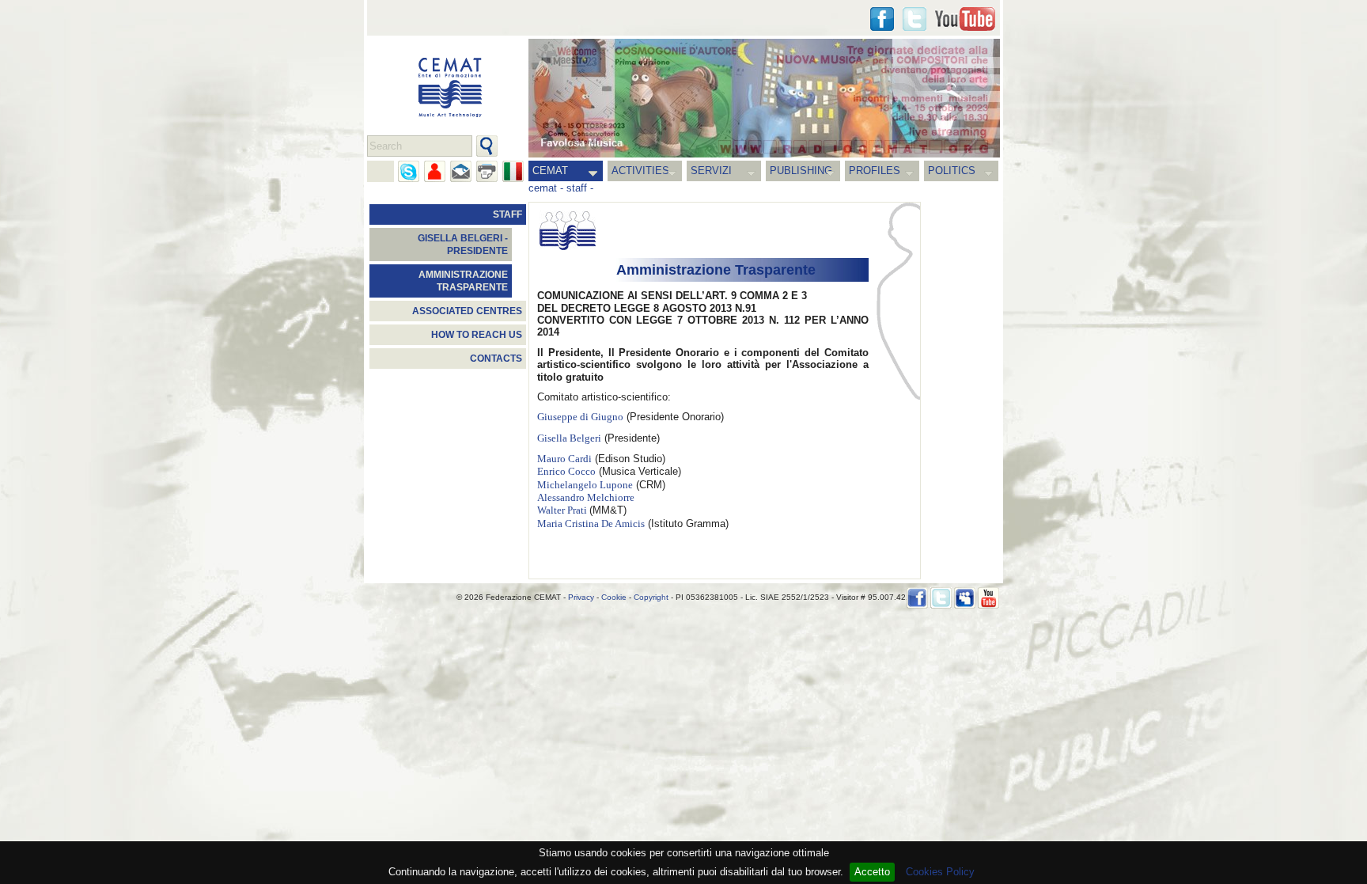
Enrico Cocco (566, 471)
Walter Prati (563, 510)
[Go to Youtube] (965, 19)
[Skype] (408, 171)
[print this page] (487, 171)
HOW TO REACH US (476, 335)
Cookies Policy (940, 872)
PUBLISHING (801, 170)
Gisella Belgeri (569, 438)
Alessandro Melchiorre (585, 497)
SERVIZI (711, 170)
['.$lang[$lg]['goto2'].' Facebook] (882, 19)
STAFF (507, 214)
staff (576, 188)
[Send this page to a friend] (434, 171)
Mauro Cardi (564, 459)
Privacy (581, 597)
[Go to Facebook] (917, 598)
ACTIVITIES (640, 170)
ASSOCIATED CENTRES (467, 311)
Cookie (614, 597)
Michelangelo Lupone (585, 485)
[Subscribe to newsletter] (460, 171)
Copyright (651, 597)
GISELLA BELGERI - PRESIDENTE (463, 244)
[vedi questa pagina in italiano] (513, 171)
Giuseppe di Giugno (580, 417)
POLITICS (951, 170)
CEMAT (550, 170)
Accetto (872, 872)
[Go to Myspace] (964, 598)
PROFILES (874, 170)
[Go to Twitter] (914, 19)
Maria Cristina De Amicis (591, 523)
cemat (542, 188)
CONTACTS (496, 358)
